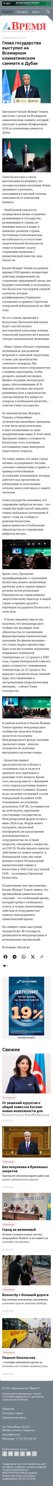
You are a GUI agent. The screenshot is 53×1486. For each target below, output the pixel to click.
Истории (22, 12)
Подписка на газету (14, 1417)
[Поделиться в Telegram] (14, 957)
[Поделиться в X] (33, 957)
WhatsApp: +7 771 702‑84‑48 (19, 1438)
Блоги (36, 12)
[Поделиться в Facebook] (5, 957)
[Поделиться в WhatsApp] (23, 957)
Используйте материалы (17, 1393)
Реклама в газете (12, 1413)
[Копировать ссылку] (42, 957)
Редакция (8, 1408)
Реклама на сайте (26, 1037)
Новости (7, 12)
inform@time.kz (11, 1434)
